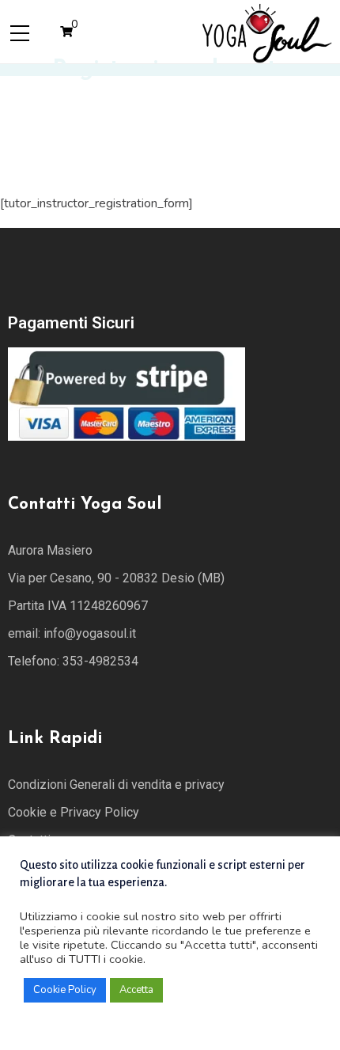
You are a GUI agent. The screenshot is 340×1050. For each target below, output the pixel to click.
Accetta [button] (136, 990)
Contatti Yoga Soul (84, 504)
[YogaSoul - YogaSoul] (266, 31)
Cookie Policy (64, 990)
